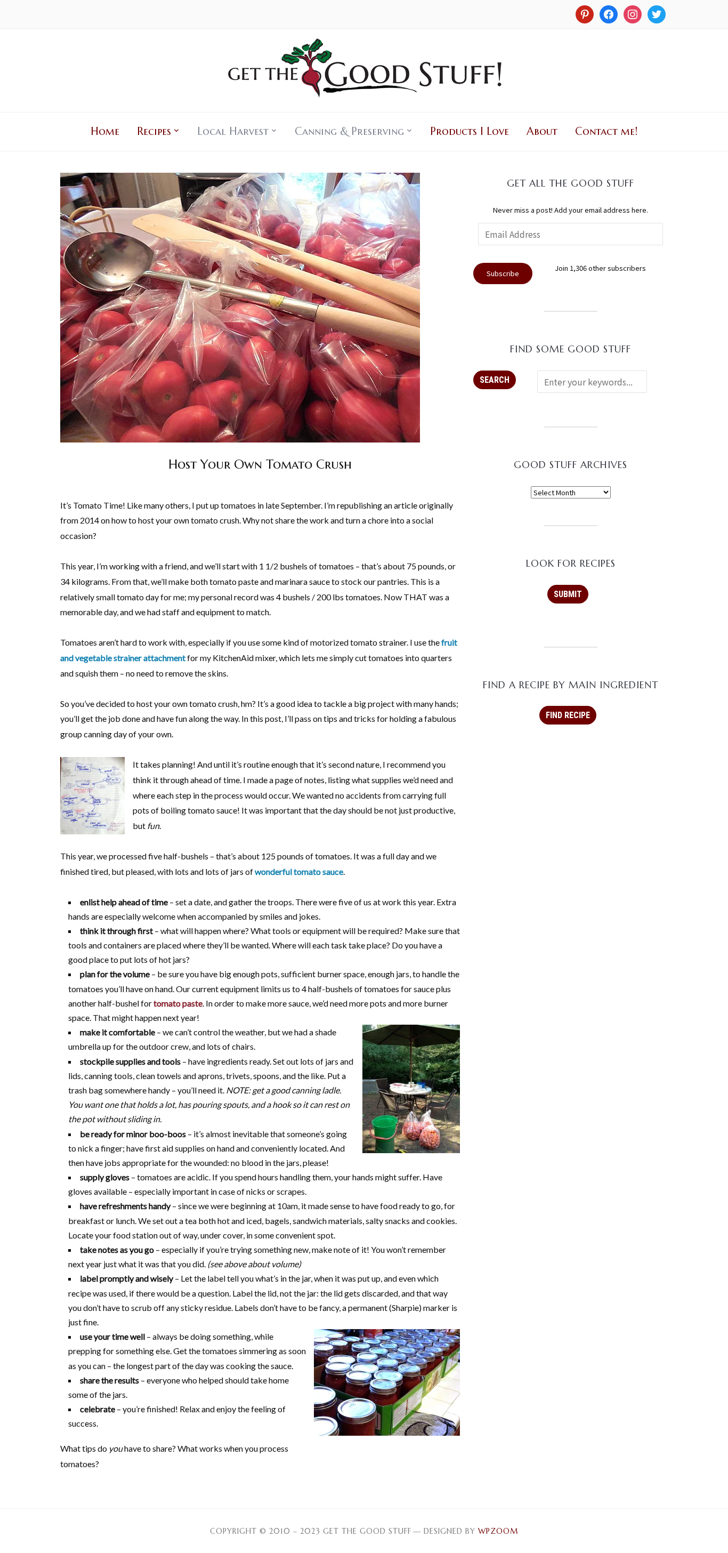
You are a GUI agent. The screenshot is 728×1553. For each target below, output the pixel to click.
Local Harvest (233, 131)
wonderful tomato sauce (299, 871)
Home (105, 131)
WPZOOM (498, 1531)
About (542, 131)
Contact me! (606, 131)
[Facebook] (609, 13)
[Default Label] (633, 13)
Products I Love (469, 131)
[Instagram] (585, 13)
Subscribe (503, 273)
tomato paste (178, 1003)
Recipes (154, 131)
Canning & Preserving (349, 131)
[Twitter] (657, 13)
